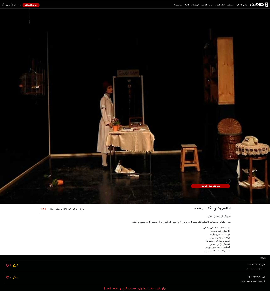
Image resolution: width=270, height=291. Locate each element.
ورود (8, 5)
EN (14, 5)
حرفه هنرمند (207, 5)
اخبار (186, 5)
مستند (230, 5)
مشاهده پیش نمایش (210, 186)
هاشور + (178, 5)
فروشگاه (195, 5)
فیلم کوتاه (220, 5)
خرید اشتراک (31, 5)
